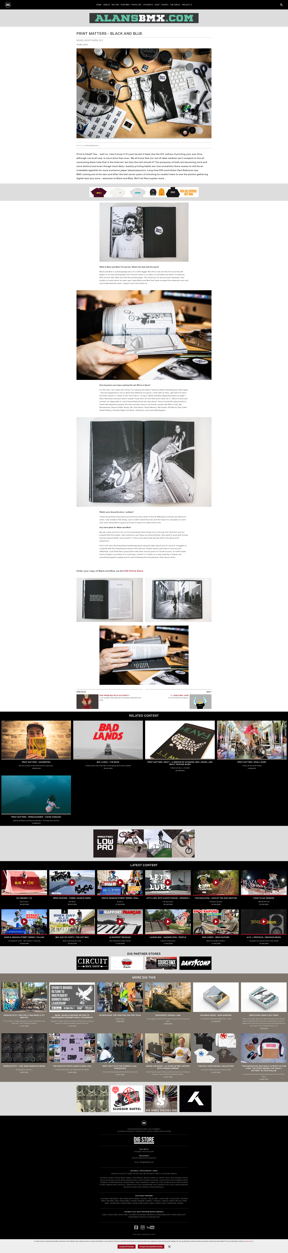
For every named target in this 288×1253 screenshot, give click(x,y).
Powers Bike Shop (163, 1214)
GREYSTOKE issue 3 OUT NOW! (263, 1015)
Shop (157, 5)
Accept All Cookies (126, 1246)
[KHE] (195, 1098)
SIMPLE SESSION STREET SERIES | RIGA (120, 898)
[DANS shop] (195, 963)
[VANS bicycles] (127, 963)
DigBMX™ (157, 1129)
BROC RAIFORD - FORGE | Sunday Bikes (72, 898)
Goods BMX (141, 1214)
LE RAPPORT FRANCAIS (120, 937)
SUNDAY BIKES (126, 1203)
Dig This (115, 5)
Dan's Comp (123, 1214)
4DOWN (180, 1203)
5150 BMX (132, 1214)
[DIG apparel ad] (144, 192)
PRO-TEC (178, 1201)
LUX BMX (133, 1201)
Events (164, 5)
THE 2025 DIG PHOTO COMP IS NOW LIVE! (72, 1066)
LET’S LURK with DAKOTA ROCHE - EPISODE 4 (168, 898)
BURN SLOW (128, 1198)
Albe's (104, 1214)
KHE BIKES (110, 1201)
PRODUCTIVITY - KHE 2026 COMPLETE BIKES (24, 1066)
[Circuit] (92, 963)
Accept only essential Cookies (151, 1246)
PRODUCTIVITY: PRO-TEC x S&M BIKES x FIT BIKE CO (24, 1016)
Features (125, 5)
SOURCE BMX (115, 1203)
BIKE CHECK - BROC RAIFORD (216, 937)
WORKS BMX (172, 1203)
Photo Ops (136, 5)
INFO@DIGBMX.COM (147, 1162)
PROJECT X (187, 5)
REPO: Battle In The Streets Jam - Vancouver (120, 1067)
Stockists (148, 5)
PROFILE (165, 1201)
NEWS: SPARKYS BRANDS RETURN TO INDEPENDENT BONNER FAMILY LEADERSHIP (72, 1016)
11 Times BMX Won (179, 695)
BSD (121, 1198)
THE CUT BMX (153, 1198)
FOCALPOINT (174, 1198)
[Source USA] (161, 963)
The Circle (175, 5)
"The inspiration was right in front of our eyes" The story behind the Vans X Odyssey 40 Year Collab (264, 1068)
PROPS (171, 1201)
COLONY (144, 1198)
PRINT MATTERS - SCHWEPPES (36, 762)
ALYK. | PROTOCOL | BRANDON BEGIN (264, 937)
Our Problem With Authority (114, 695)
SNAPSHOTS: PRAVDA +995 (168, 1015)
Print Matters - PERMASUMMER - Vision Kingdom (36, 817)
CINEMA (137, 1198)
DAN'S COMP (164, 1198)
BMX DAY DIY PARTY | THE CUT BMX (72, 937)
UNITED (158, 1203)
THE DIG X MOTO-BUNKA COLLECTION (216, 1066)
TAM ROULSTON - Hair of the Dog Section (216, 898)
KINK (117, 1201)
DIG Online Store (133, 571)
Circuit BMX (112, 1214)
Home (98, 5)
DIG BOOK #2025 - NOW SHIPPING (215, 1015)
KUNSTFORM (124, 1201)
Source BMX (133, 1217)
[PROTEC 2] (144, 843)
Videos (106, 5)
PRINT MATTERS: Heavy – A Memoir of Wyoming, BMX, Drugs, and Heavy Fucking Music (180, 763)
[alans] (144, 18)
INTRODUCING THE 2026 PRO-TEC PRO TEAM (120, 1015)
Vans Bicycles (154, 1217)
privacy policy (248, 1241)
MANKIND (141, 1201)
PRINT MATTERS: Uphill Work (251, 762)
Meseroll (151, 1214)
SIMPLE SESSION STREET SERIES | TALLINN (24, 937)
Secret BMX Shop (178, 1214)
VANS (164, 1203)
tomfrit (144, 1234)
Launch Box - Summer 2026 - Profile (168, 937)
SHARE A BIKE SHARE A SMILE (143, 1203)
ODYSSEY (157, 1201)
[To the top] (144, 1123)
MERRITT (149, 1201)
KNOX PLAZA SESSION (263, 898)
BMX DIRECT (114, 1198)
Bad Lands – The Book (108, 762)
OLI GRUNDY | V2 (24, 898)
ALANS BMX (104, 1198)
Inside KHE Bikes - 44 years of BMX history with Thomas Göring (168, 1067)
